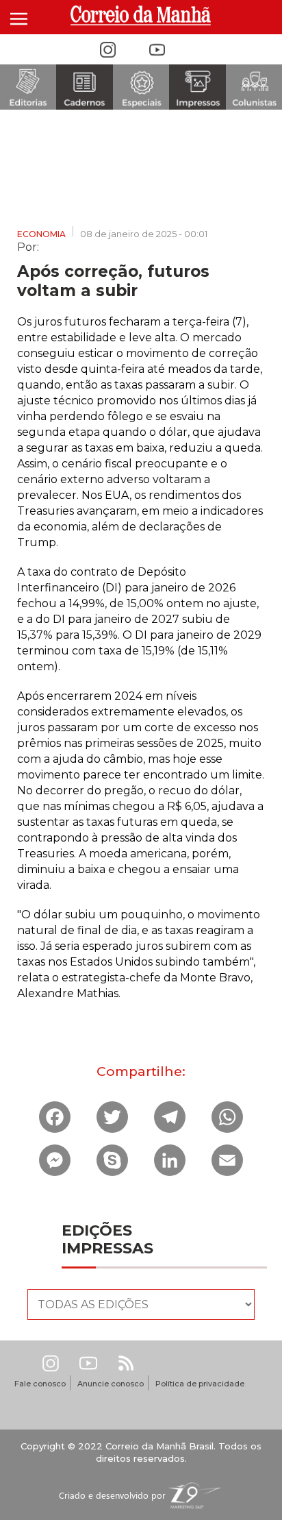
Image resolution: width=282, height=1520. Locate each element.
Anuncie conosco (110, 1383)
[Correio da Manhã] (141, 15)
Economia (41, 234)
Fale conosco (40, 1383)
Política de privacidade (199, 1383)
